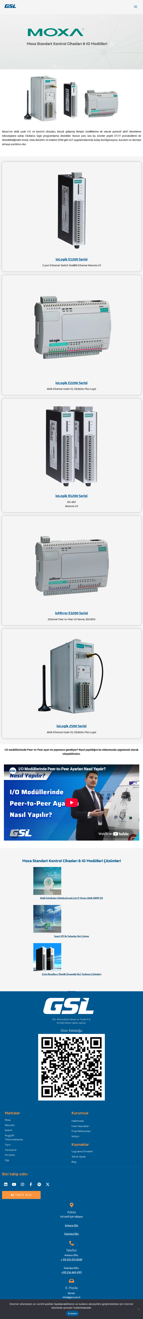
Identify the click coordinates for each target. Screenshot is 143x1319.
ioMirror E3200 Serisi (71, 613)
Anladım (72, 1313)
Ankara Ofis (71, 1225)
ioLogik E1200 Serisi (72, 259)
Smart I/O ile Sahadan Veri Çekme (71, 936)
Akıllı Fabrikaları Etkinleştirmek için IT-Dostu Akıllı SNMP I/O (71, 898)
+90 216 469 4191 (71, 1272)
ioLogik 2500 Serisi (72, 726)
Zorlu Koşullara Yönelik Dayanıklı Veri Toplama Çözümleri (71, 974)
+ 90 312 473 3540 (71, 1259)
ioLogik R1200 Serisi (71, 496)
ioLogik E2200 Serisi (71, 383)
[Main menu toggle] (135, 6)
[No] (138, 1309)
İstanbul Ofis (71, 1233)
